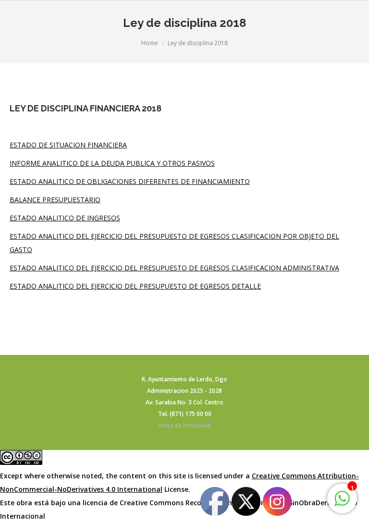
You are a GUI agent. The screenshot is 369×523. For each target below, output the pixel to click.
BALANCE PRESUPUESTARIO (55, 199)
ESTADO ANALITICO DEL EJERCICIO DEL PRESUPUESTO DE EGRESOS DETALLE (135, 286)
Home (149, 43)
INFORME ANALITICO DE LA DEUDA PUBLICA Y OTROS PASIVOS (112, 163)
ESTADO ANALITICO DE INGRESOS (65, 217)
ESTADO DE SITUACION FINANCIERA (68, 144)
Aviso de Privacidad (185, 425)
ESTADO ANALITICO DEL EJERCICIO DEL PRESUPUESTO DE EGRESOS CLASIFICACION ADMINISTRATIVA (174, 267)
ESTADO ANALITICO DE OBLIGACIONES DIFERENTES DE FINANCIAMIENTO (130, 181)
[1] (342, 503)
